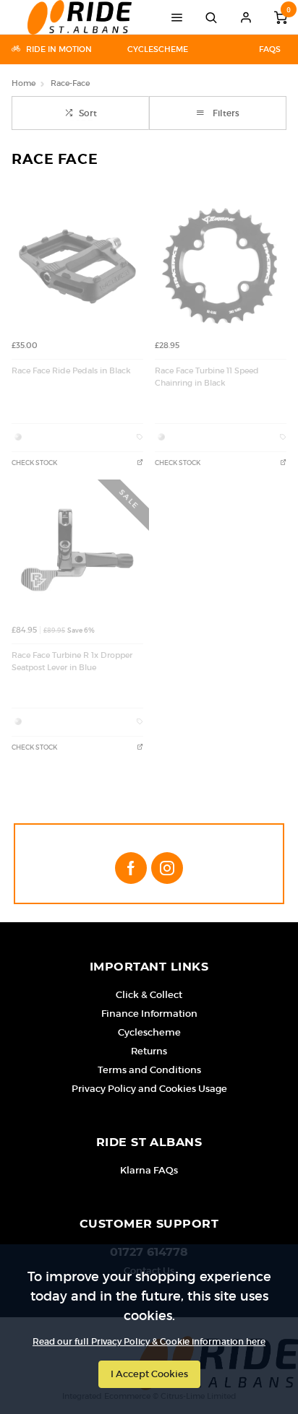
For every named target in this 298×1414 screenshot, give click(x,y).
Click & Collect (149, 995)
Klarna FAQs (149, 1170)
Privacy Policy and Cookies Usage (149, 1089)
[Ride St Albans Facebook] (131, 868)
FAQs (270, 49)
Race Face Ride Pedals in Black (71, 371)
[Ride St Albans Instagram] (167, 868)
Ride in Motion (59, 49)
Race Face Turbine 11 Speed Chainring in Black (207, 377)
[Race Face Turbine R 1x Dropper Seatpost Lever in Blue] (77, 551)
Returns (149, 1051)
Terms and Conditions (149, 1070)
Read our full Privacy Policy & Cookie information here (149, 1341)
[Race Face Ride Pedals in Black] (77, 266)
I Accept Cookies (149, 1374)
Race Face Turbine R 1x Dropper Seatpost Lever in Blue (72, 661)
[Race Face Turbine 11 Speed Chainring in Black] (220, 266)
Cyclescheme (157, 49)
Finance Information (149, 1013)
